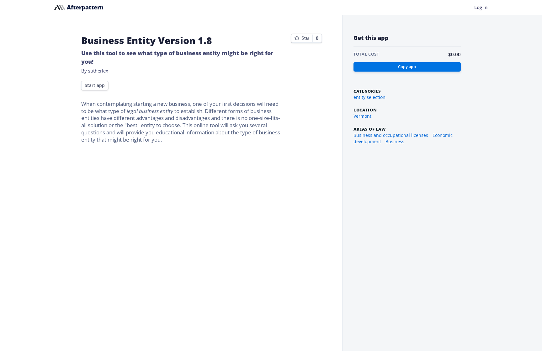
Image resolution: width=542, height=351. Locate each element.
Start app (95, 85)
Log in (481, 7)
